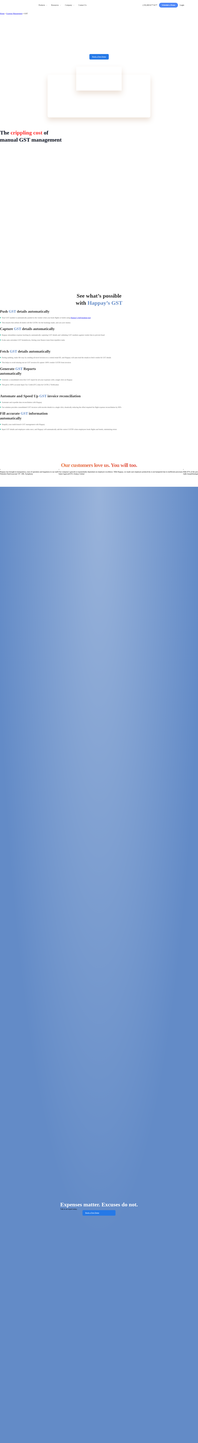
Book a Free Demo (99, 57)
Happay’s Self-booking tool (81, 318)
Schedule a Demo (168, 5)
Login (182, 5)
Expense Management (14, 14)
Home (2, 14)
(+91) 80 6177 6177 (150, 5)
